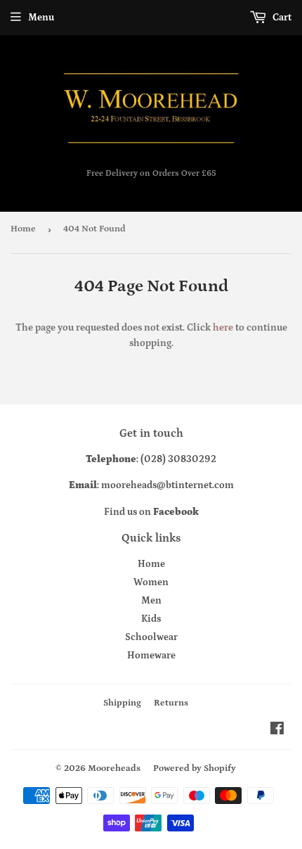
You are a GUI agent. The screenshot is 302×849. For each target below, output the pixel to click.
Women (151, 582)
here (223, 327)
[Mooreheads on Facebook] (277, 730)
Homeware (151, 655)
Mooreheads (114, 768)
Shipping (122, 703)
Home (23, 229)
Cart (280, 17)
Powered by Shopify (194, 768)
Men (151, 600)
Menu (41, 17)
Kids (151, 619)
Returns (171, 703)
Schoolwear (151, 637)
